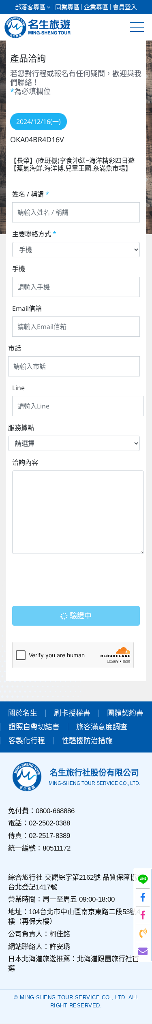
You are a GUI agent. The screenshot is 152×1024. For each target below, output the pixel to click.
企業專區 (96, 7)
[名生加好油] (143, 915)
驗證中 (80, 615)
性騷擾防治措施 (87, 740)
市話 (14, 348)
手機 (18, 268)
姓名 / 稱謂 (30, 194)
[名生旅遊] (143, 897)
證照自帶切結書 (34, 727)
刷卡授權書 (72, 713)
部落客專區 (30, 7)
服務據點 (21, 427)
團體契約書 (125, 713)
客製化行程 (27, 740)
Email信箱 (27, 308)
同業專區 (67, 7)
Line (18, 387)
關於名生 (22, 713)
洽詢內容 (25, 462)
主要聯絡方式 (34, 233)
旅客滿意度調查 (101, 727)
